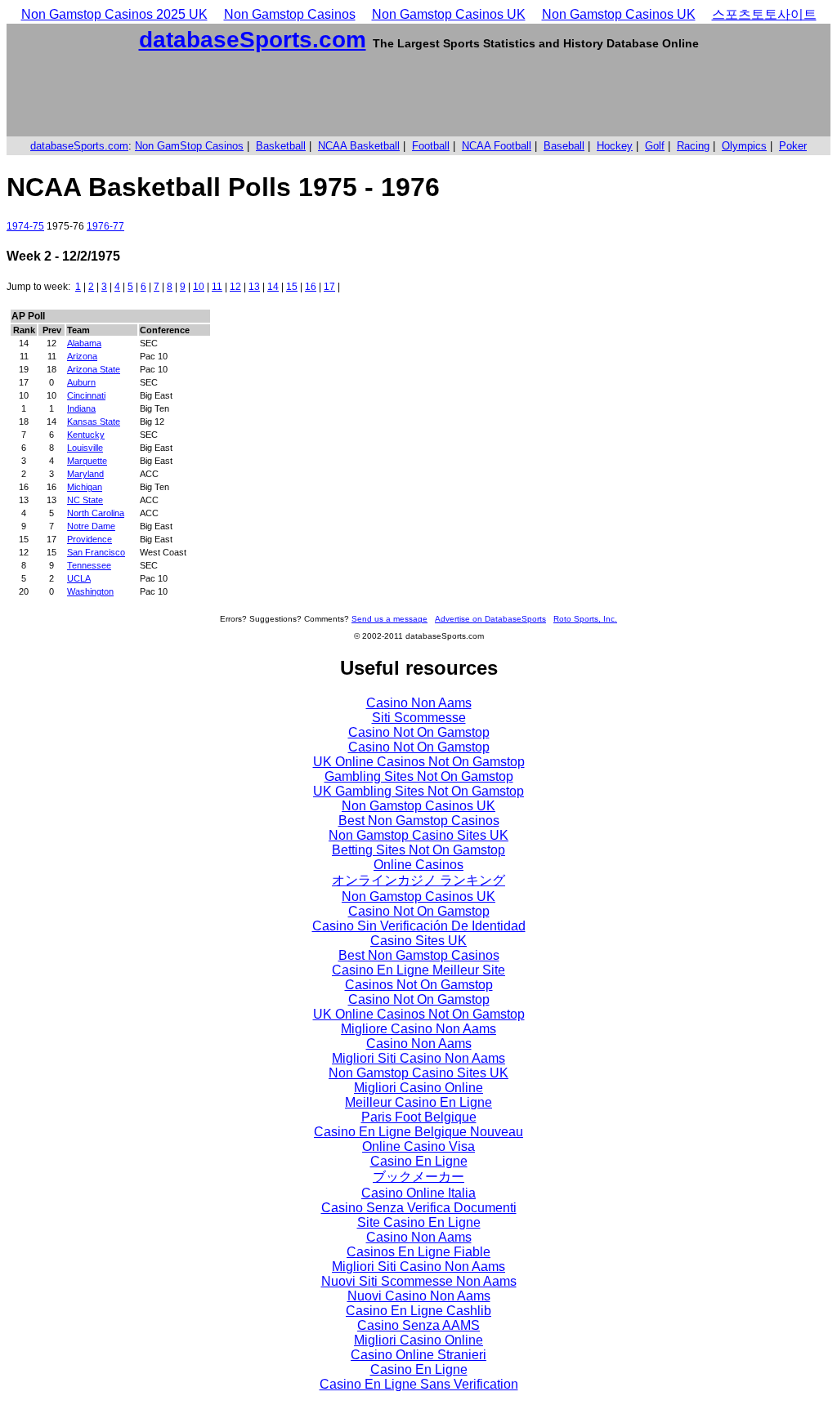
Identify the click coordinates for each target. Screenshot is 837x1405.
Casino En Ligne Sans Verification (419, 1384)
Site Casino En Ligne (419, 1222)
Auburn (81, 382)
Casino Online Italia (418, 1193)
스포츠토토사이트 (764, 14)
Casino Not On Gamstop (419, 732)
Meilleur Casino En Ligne (418, 1102)
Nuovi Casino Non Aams (418, 1296)
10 (198, 286)
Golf (655, 146)
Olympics (744, 146)
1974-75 (25, 226)
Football (431, 146)
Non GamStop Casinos (189, 146)
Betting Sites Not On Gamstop (418, 850)
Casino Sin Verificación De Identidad (419, 926)
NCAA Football (496, 146)
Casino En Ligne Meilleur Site (418, 970)
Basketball (281, 146)
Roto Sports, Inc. (585, 618)
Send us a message (389, 618)
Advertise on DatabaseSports (490, 618)
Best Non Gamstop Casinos (418, 820)
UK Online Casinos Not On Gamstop (419, 762)
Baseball (564, 146)
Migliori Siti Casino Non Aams (418, 1058)
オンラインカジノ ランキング (418, 880)
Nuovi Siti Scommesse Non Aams (419, 1281)
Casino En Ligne (419, 1161)
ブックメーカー (418, 1177)
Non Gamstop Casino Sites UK (418, 835)
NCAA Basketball (359, 146)
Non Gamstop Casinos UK (449, 14)
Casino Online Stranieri (418, 1355)
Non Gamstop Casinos (290, 14)
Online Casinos (418, 865)
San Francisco (96, 552)
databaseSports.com (252, 39)
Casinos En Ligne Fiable (418, 1252)
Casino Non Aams (419, 703)
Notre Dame (91, 526)
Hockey (615, 146)
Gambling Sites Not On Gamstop (419, 776)
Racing (693, 146)
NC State (85, 500)
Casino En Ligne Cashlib (418, 1311)
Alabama (84, 343)
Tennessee (89, 565)
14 (273, 286)
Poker (793, 146)
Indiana (81, 408)
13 (254, 286)
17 (329, 286)
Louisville (85, 448)
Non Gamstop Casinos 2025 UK (114, 14)
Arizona (82, 356)
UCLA (79, 578)
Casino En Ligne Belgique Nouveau (418, 1132)
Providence (89, 539)
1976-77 (105, 226)
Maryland (85, 474)
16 (310, 286)
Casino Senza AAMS (418, 1325)
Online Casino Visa (418, 1146)
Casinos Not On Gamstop (419, 985)
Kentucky (86, 434)
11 (217, 286)
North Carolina (95, 513)
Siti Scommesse (419, 718)
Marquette (87, 461)
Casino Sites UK (418, 941)
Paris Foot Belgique (419, 1117)
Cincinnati (86, 395)
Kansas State (93, 421)
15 (292, 286)
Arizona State (93, 369)
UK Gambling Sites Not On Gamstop (418, 791)
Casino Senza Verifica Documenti (419, 1208)
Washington (90, 591)
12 (235, 286)
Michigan (84, 487)
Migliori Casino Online (418, 1088)
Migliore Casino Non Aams (418, 1029)
